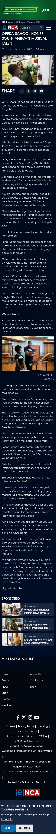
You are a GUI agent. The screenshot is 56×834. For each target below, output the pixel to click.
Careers (10, 726)
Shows (33, 687)
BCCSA (43, 736)
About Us (35, 674)
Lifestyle (6, 699)
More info (7, 819)
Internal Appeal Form (38, 762)
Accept (8, 827)
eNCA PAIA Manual (26, 741)
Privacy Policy (26, 726)
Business (6, 680)
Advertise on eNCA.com (21, 736)
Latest (5, 674)
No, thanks (24, 827)
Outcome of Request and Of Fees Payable (27, 751)
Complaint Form (13, 762)
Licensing (42, 726)
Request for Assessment (27, 767)
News (5, 687)
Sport (5, 693)
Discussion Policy (27, 731)
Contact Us (36, 680)
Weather (7, 705)
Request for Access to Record (27, 746)
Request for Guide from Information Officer (27, 772)
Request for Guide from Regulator (27, 782)
